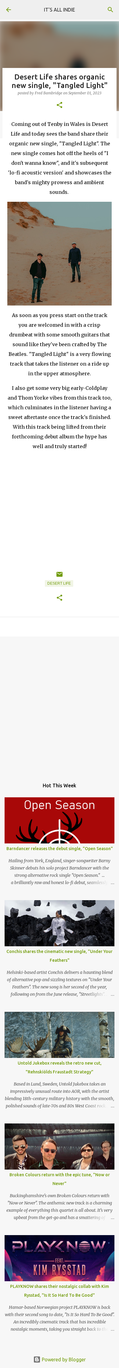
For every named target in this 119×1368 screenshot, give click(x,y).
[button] (59, 105)
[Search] (110, 9)
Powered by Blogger (63, 1359)
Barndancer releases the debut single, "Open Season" (59, 848)
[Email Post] (59, 577)
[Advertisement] (59, 705)
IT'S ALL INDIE (59, 9)
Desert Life (59, 583)
